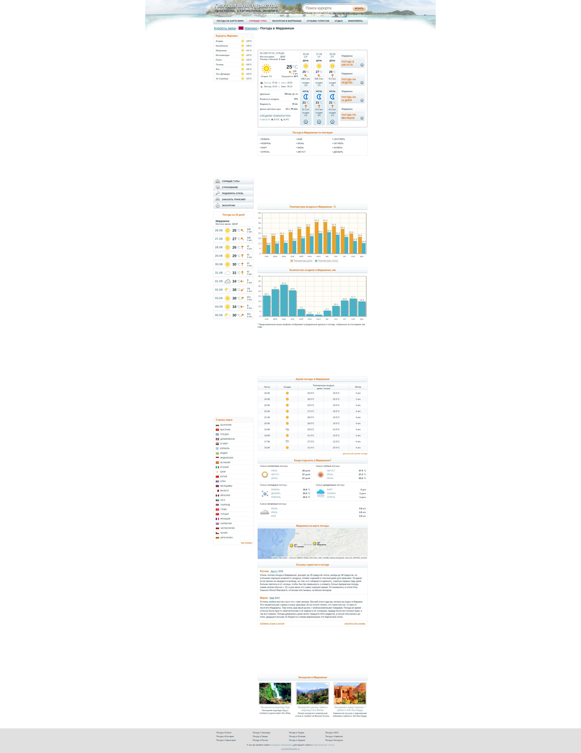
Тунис (223, 509)
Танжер (220, 64)
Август (275, 474)
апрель (265, 152)
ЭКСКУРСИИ (228, 205)
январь (265, 139)
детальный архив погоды (355, 453)
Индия (223, 453)
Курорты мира (225, 28)
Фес (218, 69)
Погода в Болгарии (225, 736)
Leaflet (274, 557)
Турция (224, 514)
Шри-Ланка (226, 537)
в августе (265, 119)
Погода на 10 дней (234, 214)
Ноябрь (331, 493)
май (299, 139)
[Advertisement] (313, 40)
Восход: (268, 83)
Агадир (219, 41)
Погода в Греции (260, 736)
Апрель (331, 497)
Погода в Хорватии (334, 736)
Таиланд (225, 505)
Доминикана (227, 439)
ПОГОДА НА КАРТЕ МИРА (230, 21)
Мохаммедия (223, 55)
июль (300, 147)
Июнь (274, 478)
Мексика (225, 495)
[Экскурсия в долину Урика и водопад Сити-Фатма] (312, 704)
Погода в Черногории (226, 740)
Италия (224, 467)
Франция (225, 519)
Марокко (251, 28)
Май (273, 516)
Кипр (223, 472)
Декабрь (276, 493)
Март (330, 489)
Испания (225, 462)
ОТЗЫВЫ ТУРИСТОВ (318, 21)
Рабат (219, 60)
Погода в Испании (297, 736)
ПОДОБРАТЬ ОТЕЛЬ (232, 193)
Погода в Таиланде (261, 732)
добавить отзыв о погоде (272, 623)
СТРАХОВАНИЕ (230, 187)
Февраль (276, 497)
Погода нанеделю (348, 81)
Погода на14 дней (348, 99)
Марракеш (221, 50)
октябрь (338, 143)
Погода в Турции (296, 732)
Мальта (224, 491)
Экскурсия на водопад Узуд (275, 707)
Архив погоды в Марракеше (313, 379)
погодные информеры (281, 745)
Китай (223, 476)
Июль (274, 470)
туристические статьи (323, 745)
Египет (224, 444)
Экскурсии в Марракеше (312, 677)
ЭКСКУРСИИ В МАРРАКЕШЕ (286, 21)
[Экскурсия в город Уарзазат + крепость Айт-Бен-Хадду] (350, 704)
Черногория (227, 528)
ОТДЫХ (339, 21)
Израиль (225, 448)
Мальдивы (226, 486)
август (301, 152)
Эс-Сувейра (222, 78)
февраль (266, 143)
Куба (223, 481)
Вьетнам (225, 430)
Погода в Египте (223, 732)
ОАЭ (222, 500)
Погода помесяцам (348, 116)
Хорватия (226, 523)
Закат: (284, 83)
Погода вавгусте (347, 63)
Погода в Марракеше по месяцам (313, 132)
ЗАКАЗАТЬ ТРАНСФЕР (234, 199)
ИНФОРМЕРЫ (355, 21)
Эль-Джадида (223, 74)
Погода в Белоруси (334, 740)
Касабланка (222, 46)
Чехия (223, 533)
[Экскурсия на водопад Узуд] (275, 704)
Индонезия (226, 458)
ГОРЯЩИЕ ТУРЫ (258, 21)
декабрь (338, 152)
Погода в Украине (297, 740)
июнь (300, 143)
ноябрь (338, 147)
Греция (224, 434)
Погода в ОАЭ (331, 732)
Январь (275, 489)
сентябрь (339, 139)
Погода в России (260, 740)
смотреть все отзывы (355, 623)
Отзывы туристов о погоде (312, 564)
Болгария (225, 425)
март (264, 147)
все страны (246, 542)
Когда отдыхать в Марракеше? (312, 460)
